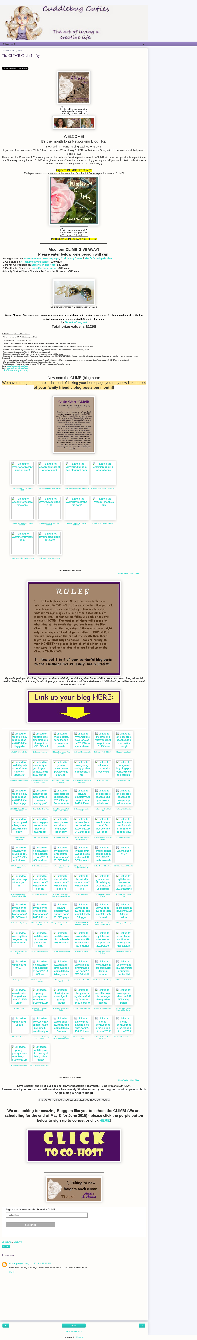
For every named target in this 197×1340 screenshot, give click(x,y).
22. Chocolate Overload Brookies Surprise (81, 838)
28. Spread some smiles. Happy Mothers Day (81, 866)
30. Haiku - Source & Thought (123, 866)
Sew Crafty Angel (51, 258)
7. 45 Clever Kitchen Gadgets (19, 780)
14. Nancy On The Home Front (39, 809)
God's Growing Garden (98, 258)
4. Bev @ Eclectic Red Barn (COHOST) (103, 488)
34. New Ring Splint (82, 894)
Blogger (79, 1337)
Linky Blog (134, 573)
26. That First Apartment (40, 866)
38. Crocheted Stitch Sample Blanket (39, 923)
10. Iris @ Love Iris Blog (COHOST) (49, 558)
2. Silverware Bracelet (40, 752)
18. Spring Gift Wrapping (123, 809)
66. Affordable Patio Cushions (123, 1037)
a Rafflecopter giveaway (15, 370)
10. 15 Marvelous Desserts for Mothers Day (81, 781)
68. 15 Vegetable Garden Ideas (39, 1065)
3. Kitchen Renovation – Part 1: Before (61, 753)
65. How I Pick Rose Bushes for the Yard (102, 1037)
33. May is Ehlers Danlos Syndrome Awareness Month (61, 895)
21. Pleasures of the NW (60, 837)
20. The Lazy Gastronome (40, 837)
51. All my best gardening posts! (61, 980)
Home (73, 1325)
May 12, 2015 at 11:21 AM (38, 1263)
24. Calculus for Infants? (123, 837)
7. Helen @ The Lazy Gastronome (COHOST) (76, 524)
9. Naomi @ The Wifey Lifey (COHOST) (22, 558)
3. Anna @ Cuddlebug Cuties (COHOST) (76, 488)
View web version (73, 1331)
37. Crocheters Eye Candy (19, 923)
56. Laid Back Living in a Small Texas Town (40, 1009)
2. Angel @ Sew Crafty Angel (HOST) (49, 488)
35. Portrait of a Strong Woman (102, 895)
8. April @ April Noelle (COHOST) (103, 523)
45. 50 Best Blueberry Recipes (61, 951)
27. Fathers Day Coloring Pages (61, 866)
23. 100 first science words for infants (102, 838)
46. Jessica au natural (81, 951)
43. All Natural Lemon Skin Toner (18, 952)
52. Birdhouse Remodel (81, 980)
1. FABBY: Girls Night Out (19, 752)
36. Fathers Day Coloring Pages (123, 895)
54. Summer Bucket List (123, 980)
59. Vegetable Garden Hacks (102, 1008)
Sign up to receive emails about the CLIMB (30, 1209)
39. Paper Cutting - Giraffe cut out (60, 923)
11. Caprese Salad (102, 780)
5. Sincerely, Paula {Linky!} (102, 752)
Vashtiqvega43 (16, 1263)
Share (5, 1247)
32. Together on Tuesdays (40, 894)
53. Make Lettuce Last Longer (102, 980)
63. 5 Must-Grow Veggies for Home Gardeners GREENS (61, 1037)
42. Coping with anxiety (123, 923)
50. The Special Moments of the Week (39, 980)
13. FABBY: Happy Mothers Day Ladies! (19, 809)
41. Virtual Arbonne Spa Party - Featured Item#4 (102, 923)
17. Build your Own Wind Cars (103, 809)
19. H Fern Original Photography (19, 838)
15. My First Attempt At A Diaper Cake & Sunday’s (61, 809)
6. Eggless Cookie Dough (123, 752)
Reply (12, 1272)
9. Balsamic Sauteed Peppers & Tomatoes (61, 781)
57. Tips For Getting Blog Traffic (61, 1009)
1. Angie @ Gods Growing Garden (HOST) (22, 489)
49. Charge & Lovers (18, 980)
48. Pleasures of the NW (123, 951)
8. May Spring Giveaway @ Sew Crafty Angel (39, 781)
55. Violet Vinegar (19, 1008)
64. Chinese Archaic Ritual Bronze (81, 1037)
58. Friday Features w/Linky (81, 1008)
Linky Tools (123, 573)
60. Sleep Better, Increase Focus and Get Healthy (123, 1009)
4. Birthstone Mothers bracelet (81, 752)
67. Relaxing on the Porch (19, 1065)
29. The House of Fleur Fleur (102, 866)
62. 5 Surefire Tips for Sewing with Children (40, 1037)
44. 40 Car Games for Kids (40, 951)
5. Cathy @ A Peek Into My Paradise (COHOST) (22, 524)
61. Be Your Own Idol (19, 1037)
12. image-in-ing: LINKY (123, 780)
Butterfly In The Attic (43, 265)
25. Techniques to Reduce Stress (18, 866)
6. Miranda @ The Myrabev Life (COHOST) (49, 524)
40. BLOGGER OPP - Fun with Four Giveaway (82, 923)
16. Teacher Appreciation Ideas (81, 809)
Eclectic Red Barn (32, 258)
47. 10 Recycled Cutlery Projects (102, 952)
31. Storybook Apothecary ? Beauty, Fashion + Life (19, 895)
